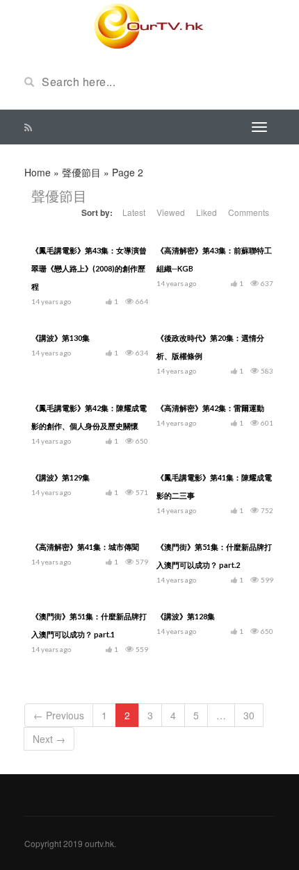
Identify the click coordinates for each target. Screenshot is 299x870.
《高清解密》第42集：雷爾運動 (210, 407)
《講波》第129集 (60, 477)
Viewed (170, 212)
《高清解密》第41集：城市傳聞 (85, 546)
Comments (248, 212)
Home (37, 172)
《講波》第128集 (185, 616)
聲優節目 (81, 172)
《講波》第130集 (60, 337)
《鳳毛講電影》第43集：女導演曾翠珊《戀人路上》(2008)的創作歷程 (89, 268)
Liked (206, 212)
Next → (49, 739)
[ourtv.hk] (149, 26)
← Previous (58, 715)
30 (248, 715)
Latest (133, 212)
